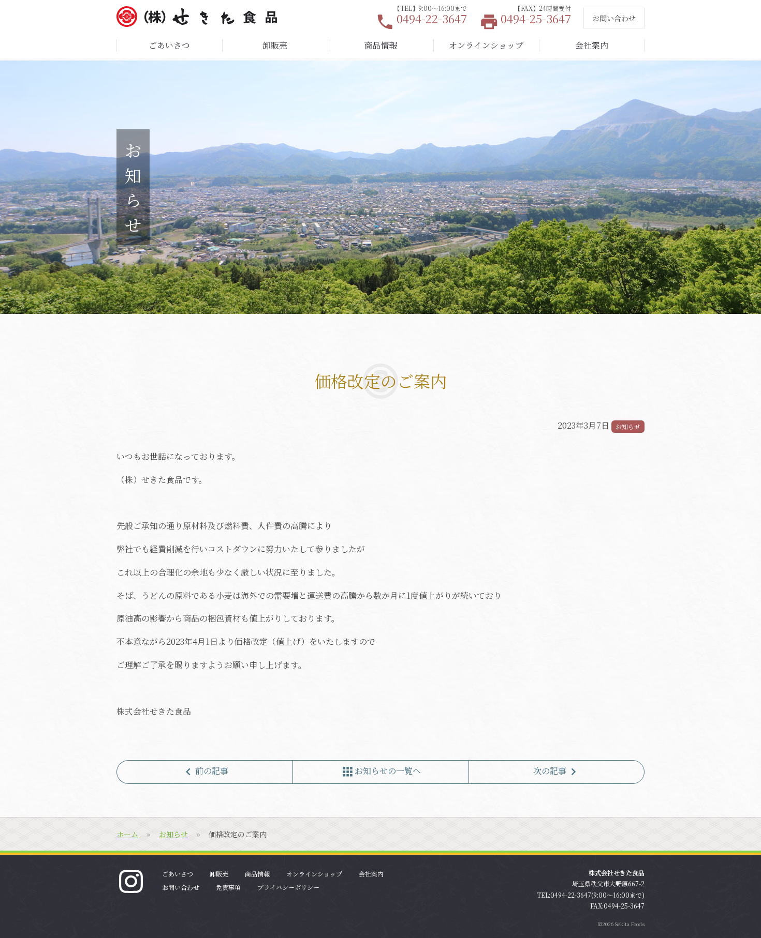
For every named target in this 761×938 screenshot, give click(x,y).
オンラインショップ (486, 45)
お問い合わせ (614, 18)
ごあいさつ (169, 45)
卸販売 (274, 45)
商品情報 (380, 45)
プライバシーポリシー (288, 887)
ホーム (127, 834)
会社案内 (591, 45)
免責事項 (228, 887)
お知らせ (628, 426)
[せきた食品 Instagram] (130, 880)
